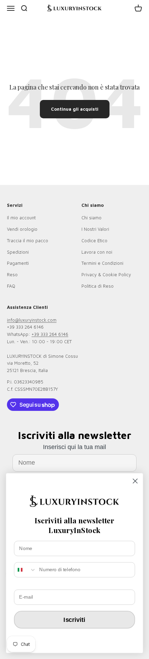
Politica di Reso (97, 286)
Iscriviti (74, 619)
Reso (12, 274)
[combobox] (25, 570)
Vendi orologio (22, 229)
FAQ (11, 286)
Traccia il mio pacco (27, 240)
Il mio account (21, 217)
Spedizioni (18, 252)
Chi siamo (91, 217)
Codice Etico (94, 240)
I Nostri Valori (95, 229)
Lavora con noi (96, 252)
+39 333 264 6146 (50, 334)
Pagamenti (18, 263)
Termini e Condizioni (102, 263)
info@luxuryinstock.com (31, 320)
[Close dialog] (135, 481)
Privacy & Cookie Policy (106, 274)
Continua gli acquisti (74, 109)
